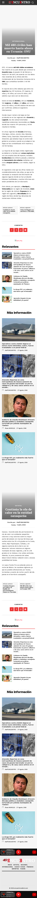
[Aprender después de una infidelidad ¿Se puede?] (7, 299)
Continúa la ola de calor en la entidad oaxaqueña (9, 211)
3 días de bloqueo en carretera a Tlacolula (27, 210)
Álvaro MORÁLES (10, 428)
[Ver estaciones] (34, 894)
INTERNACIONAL (18, 41)
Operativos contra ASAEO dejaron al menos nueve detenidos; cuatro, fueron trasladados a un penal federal (24, 256)
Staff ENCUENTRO (23, 58)
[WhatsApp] (21, 230)
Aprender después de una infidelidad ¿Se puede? (22, 299)
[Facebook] (12, 230)
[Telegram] (25, 230)
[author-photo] (3, 350)
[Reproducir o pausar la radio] (18, 894)
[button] (8, 894)
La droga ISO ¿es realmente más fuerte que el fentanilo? (23, 290)
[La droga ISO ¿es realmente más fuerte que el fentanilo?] (7, 290)
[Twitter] (16, 230)
